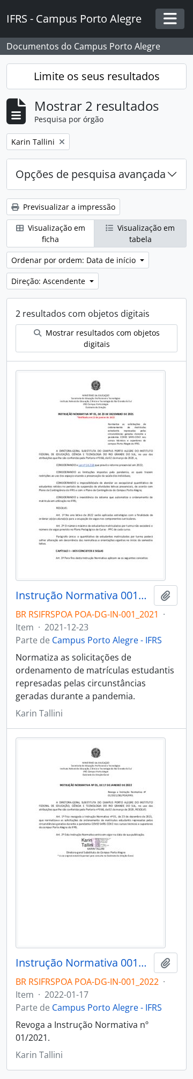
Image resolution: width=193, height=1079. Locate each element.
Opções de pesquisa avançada (91, 174)
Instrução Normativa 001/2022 (83, 962)
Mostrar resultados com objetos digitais (101, 338)
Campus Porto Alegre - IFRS (107, 640)
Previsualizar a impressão (68, 207)
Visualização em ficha (55, 233)
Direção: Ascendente (49, 281)
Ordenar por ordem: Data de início (74, 260)
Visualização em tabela (145, 233)
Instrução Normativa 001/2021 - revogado (83, 595)
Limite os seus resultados (97, 76)
